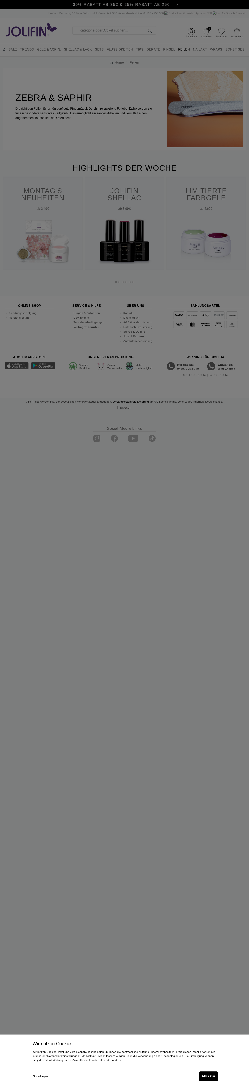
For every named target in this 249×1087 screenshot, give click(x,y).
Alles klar (208, 1076)
